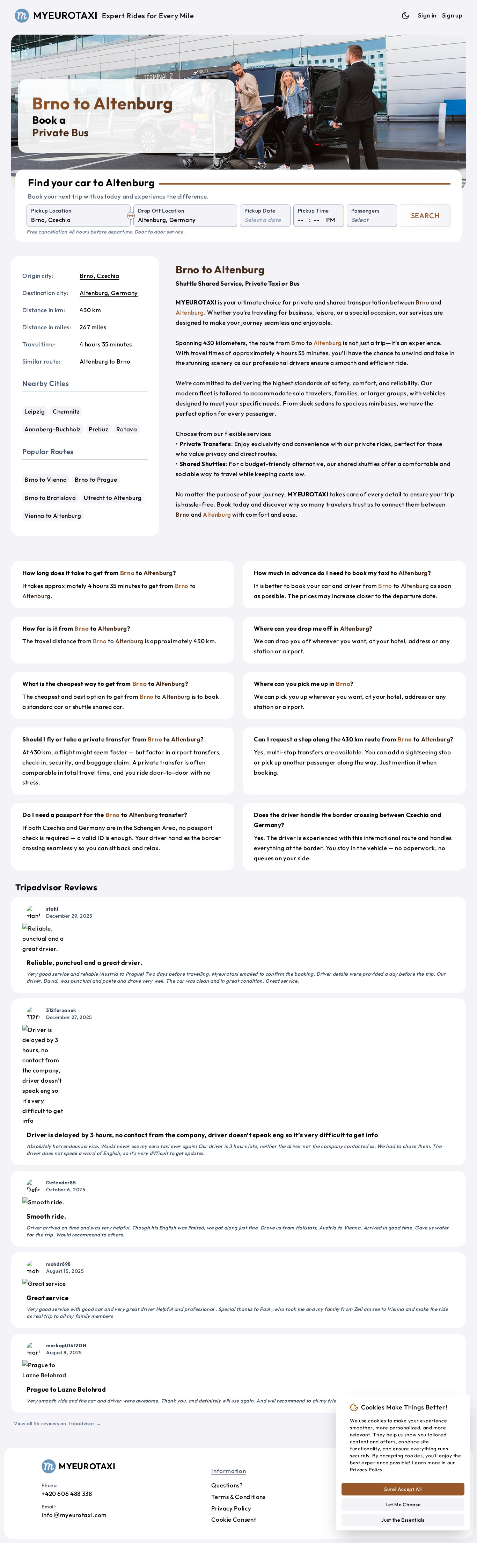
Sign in (427, 15)
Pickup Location (51, 210)
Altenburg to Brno (105, 361)
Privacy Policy (231, 1508)
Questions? (227, 1485)
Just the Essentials (402, 1520)
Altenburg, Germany (109, 292)
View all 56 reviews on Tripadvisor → (57, 1423)
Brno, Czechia (99, 275)
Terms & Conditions (238, 1496)
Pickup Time (313, 210)
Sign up (452, 15)
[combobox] (78, 220)
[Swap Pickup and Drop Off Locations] (131, 216)
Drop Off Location (161, 210)
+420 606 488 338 (67, 1493)
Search (425, 215)
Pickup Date (260, 210)
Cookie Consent (233, 1519)
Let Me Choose (403, 1504)
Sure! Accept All (403, 1489)
